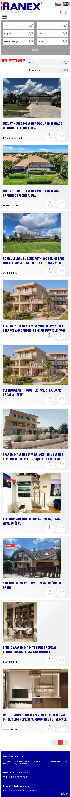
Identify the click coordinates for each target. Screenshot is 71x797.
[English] (66, 4)
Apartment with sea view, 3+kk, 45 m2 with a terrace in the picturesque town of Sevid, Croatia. (33, 456)
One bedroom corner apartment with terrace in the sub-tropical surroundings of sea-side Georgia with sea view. (35, 717)
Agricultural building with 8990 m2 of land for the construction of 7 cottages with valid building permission (34, 260)
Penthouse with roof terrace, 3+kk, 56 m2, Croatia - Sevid (32, 392)
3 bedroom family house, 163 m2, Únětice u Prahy (32, 585)
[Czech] (58, 4)
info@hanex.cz (20, 785)
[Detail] (61, 136)
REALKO (64, 794)
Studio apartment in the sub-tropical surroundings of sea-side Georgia (29, 649)
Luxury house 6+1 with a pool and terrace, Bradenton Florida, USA (33, 125)
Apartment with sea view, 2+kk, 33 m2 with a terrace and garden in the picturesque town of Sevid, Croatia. (34, 328)
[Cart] (49, 136)
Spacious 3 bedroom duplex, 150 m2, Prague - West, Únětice (34, 521)
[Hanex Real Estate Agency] (21, 6)
